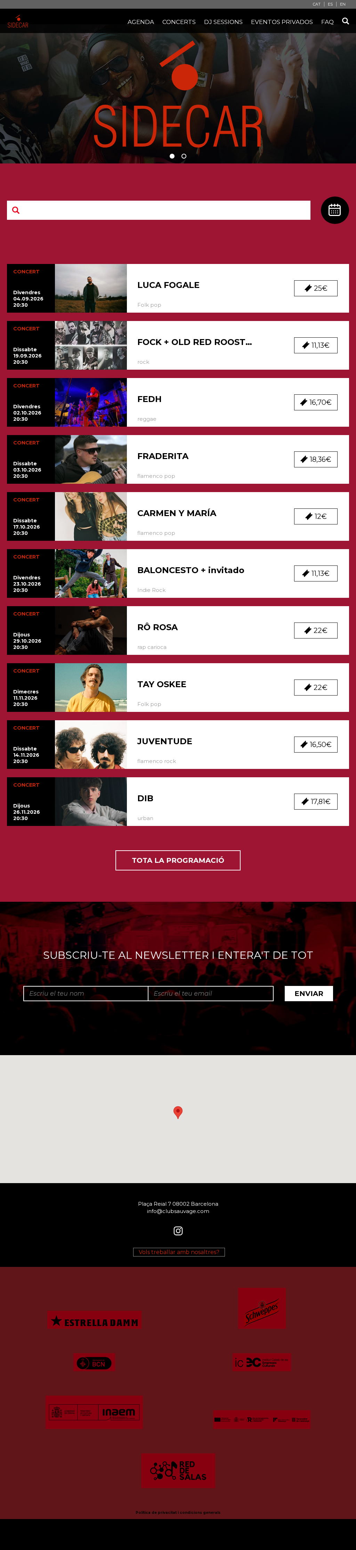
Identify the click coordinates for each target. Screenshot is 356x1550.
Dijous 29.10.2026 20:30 (27, 641)
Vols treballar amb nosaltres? (179, 1252)
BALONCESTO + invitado (190, 570)
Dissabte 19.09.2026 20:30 (27, 355)
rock (143, 362)
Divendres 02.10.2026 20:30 (27, 412)
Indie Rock (151, 590)
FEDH (149, 399)
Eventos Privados (282, 21)
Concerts (179, 21)
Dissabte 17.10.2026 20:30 (26, 526)
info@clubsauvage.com (178, 1211)
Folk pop (149, 305)
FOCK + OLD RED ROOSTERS (197, 342)
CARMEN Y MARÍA (176, 513)
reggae (146, 419)
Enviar (308, 993)
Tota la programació (178, 860)
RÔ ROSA (157, 627)
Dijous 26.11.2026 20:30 (26, 812)
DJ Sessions (223, 21)
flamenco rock (156, 761)
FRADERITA (162, 456)
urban (145, 818)
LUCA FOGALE (168, 285)
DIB (145, 798)
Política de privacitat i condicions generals (178, 1512)
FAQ (327, 21)
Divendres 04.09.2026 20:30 (28, 298)
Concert (26, 271)
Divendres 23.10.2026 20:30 (27, 584)
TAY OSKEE (161, 684)
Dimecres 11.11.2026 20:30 (26, 698)
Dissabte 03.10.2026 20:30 (27, 469)
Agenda (141, 21)
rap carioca (152, 647)
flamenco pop (156, 476)
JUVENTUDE (164, 741)
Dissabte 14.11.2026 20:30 (26, 755)
